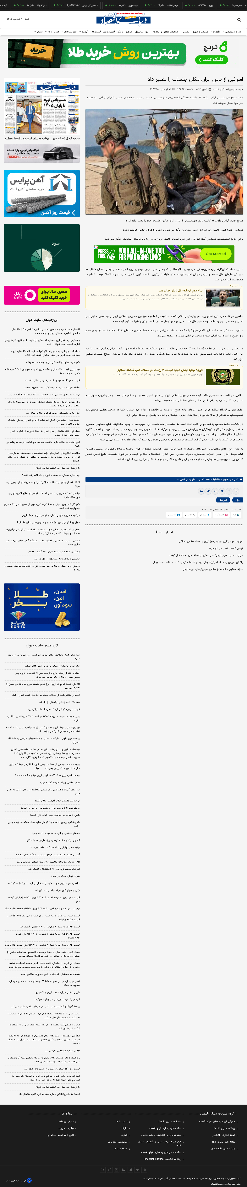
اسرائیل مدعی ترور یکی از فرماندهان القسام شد (54, 869)
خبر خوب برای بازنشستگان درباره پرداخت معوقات (53, 362)
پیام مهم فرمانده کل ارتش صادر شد (181, 291)
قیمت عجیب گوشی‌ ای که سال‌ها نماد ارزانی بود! (53, 709)
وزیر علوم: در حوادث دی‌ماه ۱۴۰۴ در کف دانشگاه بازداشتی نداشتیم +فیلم (43, 718)
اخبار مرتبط (164, 532)
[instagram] (144, 1170)
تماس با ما (122, 1122)
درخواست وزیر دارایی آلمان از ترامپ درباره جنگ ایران (51, 515)
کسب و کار (53, 32)
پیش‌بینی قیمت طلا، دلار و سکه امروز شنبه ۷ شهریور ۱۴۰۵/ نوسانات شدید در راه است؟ (42, 371)
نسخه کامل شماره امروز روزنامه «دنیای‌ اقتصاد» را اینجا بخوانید (42, 139)
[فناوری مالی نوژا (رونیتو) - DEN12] (42, 607)
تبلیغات (124, 1128)
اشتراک (124, 1135)
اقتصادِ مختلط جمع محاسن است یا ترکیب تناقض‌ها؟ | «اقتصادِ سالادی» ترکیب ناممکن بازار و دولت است (46, 331)
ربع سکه (224, 5)
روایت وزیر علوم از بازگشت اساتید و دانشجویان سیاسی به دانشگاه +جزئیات (44, 740)
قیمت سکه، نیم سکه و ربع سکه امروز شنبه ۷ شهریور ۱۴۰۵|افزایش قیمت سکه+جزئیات (44, 918)
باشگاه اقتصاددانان (113, 32)
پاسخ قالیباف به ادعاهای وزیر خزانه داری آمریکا (55, 815)
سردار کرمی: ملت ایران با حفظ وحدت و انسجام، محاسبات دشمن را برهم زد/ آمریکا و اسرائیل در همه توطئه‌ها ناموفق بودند (43, 954)
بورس (185, 32)
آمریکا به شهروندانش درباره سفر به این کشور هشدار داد (49, 1094)
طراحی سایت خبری (18, 1180)
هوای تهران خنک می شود (65, 876)
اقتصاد (216, 32)
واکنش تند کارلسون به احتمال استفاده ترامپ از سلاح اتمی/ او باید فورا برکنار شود (44, 495)
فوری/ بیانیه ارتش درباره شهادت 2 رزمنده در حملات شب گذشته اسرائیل (160, 370)
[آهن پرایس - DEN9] (42, 193)
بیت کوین (108, 5)
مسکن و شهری (200, 32)
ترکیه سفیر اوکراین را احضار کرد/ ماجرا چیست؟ (54, 848)
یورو (186, 5)
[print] (201, 491)
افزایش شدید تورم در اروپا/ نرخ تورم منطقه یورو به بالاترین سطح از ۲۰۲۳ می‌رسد (43, 686)
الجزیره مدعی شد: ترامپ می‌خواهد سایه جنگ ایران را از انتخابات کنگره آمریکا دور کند (44, 1027)
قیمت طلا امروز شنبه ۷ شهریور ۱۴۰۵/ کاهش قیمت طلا (50, 927)
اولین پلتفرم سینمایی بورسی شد (62, 1051)
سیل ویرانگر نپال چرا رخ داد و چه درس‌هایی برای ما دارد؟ (48, 523)
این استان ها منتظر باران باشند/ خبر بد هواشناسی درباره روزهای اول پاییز (43, 444)
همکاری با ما (121, 1149)
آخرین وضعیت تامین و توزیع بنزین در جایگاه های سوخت (47, 855)
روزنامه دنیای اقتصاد (224, 1128)
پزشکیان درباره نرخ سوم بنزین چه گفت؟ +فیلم (54, 552)
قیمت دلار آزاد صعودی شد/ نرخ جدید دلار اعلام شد (52, 380)
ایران (237, 500)
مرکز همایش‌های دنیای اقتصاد (165, 1128)
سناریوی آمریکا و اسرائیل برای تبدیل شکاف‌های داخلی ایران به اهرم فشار (43, 792)
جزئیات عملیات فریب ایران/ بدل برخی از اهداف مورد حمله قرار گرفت (206, 555)
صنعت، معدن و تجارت (165, 32)
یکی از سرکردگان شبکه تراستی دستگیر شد (57, 890)
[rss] (123, 1170)
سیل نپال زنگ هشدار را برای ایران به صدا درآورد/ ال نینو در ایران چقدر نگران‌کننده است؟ (45, 433)
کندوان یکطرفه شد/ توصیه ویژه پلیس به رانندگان (53, 840)
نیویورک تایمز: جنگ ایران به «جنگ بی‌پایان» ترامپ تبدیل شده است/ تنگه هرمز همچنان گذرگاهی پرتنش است (43, 729)
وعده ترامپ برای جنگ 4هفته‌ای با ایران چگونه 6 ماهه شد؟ (47, 775)
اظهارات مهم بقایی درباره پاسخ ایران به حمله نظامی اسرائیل (210, 541)
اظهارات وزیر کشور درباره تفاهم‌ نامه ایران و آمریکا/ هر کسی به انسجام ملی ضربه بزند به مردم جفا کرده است (46, 1078)
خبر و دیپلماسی (233, 32)
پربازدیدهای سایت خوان (42, 320)
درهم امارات (147, 5)
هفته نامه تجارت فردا (223, 1142)
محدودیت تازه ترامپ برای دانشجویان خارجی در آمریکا (50, 808)
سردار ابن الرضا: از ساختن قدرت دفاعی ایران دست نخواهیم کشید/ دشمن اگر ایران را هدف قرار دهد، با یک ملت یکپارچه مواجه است (44, 965)
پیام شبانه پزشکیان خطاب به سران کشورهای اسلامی (52, 666)
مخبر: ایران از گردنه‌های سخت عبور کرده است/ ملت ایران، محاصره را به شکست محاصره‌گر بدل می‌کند (42, 1016)
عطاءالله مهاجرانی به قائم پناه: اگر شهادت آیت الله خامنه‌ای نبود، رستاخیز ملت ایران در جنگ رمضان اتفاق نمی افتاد (45, 353)
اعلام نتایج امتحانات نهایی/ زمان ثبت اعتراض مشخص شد (48, 862)
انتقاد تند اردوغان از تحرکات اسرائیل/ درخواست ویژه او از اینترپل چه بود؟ (43, 484)
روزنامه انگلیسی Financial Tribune (162, 1159)
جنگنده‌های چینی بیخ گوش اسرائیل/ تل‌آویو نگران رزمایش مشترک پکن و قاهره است (44, 422)
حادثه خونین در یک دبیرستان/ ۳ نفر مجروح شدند (52, 388)
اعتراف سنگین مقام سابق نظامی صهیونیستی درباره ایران (213, 569)
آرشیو (84, 32)
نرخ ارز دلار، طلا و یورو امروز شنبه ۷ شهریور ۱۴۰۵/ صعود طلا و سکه (42, 909)
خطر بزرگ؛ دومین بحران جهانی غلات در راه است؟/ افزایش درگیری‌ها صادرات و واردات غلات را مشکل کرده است (43, 532)
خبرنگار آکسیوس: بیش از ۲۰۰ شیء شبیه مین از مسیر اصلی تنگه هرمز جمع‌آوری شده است (42, 506)
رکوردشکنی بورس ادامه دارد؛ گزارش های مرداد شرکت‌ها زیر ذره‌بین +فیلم (44, 824)
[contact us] (110, 1170)
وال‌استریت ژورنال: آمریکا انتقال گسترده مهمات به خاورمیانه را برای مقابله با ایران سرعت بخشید (44, 404)
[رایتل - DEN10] (42, 295)
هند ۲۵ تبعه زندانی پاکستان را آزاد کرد (59, 702)
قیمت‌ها (96, 32)
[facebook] (229, 491)
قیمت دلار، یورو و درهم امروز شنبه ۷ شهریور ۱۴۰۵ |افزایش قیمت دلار (44, 899)
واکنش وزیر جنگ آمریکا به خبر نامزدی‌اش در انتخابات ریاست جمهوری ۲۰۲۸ (42, 568)
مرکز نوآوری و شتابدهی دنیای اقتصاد (161, 1135)
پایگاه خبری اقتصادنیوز (223, 1149)
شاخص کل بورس (65, 5)
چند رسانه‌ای (70, 32)
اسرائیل (223, 500)
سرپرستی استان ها (118, 1142)
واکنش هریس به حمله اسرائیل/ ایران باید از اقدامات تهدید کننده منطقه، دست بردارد (197, 562)
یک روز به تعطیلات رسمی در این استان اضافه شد (53, 413)
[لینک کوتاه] (236, 491)
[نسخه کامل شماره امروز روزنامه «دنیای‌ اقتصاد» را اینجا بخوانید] (42, 106)
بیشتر (39, 32)
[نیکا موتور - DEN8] (42, 153)
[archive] (103, 1170)
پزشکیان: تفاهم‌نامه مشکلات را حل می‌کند (57, 559)
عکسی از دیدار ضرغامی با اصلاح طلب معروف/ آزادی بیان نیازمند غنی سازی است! (43, 543)
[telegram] (208, 491)
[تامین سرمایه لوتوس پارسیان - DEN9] (42, 248)
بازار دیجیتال (141, 32)
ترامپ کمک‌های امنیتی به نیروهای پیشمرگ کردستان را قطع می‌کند (44, 395)
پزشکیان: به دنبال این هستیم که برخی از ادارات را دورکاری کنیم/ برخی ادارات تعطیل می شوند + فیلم (42, 342)
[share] (116, 1170)
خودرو (129, 32)
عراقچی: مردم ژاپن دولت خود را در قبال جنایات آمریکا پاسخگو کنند (44, 883)
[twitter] (222, 491)
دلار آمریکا (16, 5)
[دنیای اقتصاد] (123, 20)
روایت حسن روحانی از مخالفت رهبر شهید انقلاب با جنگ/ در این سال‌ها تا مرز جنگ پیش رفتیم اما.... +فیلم (44, 766)
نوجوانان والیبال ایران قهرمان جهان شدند (57, 801)
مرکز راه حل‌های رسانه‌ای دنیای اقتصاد (160, 1152)
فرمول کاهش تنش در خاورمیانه (226, 548)
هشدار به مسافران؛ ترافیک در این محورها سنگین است (50, 974)
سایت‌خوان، (227, 479)
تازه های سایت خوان (42, 645)
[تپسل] (96, 247)
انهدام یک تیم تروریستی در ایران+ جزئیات (57, 999)
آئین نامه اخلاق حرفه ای (60, 1135)
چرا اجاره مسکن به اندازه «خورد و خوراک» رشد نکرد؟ (51, 475)
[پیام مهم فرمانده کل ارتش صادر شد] (223, 297)
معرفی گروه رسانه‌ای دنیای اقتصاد (217, 1122)
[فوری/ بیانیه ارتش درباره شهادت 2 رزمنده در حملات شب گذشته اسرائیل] (223, 377)
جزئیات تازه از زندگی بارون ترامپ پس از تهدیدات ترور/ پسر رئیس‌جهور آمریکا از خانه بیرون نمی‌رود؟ (47, 675)
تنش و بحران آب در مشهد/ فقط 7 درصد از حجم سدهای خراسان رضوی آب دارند (44, 983)
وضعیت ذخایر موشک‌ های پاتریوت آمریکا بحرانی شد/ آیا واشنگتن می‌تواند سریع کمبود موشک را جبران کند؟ (44, 1060)
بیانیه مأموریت (66, 1128)
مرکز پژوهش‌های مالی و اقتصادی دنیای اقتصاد (159, 1144)
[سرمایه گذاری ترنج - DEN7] (123, 53)
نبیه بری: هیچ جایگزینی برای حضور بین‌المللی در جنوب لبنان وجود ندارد (44, 657)
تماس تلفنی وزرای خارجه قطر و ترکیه (60, 783)
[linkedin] (215, 491)
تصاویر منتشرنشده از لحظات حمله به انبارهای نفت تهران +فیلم (46, 695)
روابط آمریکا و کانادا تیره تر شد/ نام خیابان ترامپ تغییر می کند (45, 1007)
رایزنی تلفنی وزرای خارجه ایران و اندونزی (58, 992)
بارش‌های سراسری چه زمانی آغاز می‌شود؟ (58, 468)
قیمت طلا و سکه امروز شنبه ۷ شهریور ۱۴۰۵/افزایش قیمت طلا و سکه (42, 945)
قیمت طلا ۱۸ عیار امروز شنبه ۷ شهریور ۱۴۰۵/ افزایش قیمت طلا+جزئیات (47, 936)
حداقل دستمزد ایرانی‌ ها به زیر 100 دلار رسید (56, 833)
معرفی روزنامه (66, 1122)
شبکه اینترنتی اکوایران (223, 1135)
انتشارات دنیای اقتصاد (169, 1122)
